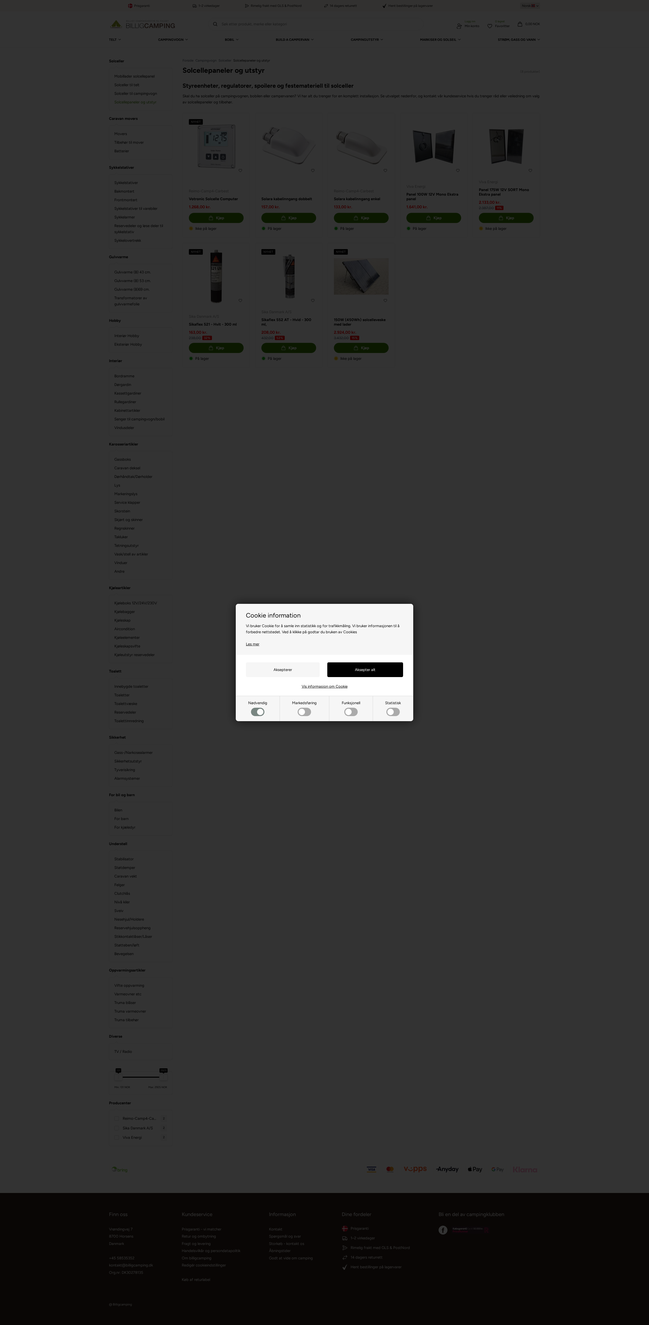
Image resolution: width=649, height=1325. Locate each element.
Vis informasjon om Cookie (325, 686)
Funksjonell (351, 703)
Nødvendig (257, 703)
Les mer (252, 644)
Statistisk (393, 703)
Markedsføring (304, 703)
